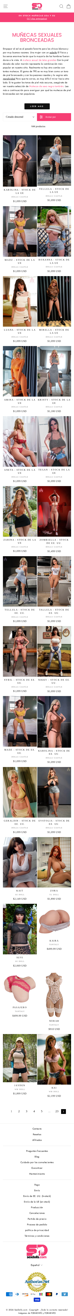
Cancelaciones (37, 1213)
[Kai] (54, 1059)
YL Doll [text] (54, 895)
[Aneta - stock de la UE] (20, 441)
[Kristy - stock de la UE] (54, 371)
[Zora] (54, 862)
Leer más (37, 106)
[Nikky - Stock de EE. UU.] (54, 651)
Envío (37, 1190)
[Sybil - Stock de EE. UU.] (20, 651)
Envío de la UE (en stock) (37, 1201)
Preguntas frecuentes (37, 1151)
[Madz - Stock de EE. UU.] (20, 721)
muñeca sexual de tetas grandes (39, 60)
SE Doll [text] (20, 895)
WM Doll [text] (20, 1089)
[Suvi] (20, 929)
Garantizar (37, 1168)
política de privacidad (37, 1230)
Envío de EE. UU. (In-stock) (37, 1196)
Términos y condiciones (37, 1235)
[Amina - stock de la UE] (20, 371)
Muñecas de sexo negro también (46, 86)
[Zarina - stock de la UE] (20, 511)
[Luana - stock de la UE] (20, 301)
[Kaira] (54, 921)
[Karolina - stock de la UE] (20, 161)
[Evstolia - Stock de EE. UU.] (54, 792)
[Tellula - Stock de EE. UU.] (20, 581)
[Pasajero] (20, 987)
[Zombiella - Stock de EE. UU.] (54, 511)
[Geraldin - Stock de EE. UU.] (20, 792)
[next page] (63, 1111)
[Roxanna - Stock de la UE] (54, 231)
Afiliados (37, 1140)
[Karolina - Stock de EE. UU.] (54, 721)
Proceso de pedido (37, 1224)
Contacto (37, 1128)
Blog (37, 1156)
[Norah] (54, 994)
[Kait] (20, 862)
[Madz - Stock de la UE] (20, 231)
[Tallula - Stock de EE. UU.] (54, 581)
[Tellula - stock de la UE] (54, 160)
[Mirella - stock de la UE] (54, 301)
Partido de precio (37, 1219)
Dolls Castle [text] (20, 197)
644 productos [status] (38, 126)
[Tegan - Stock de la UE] (54, 441)
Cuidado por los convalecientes (37, 1162)
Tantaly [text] (54, 944)
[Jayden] (20, 1058)
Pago (37, 1184)
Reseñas (37, 1134)
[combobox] (20, 117)
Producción (37, 1207)
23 (57, 1111)
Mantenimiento (37, 1173)
